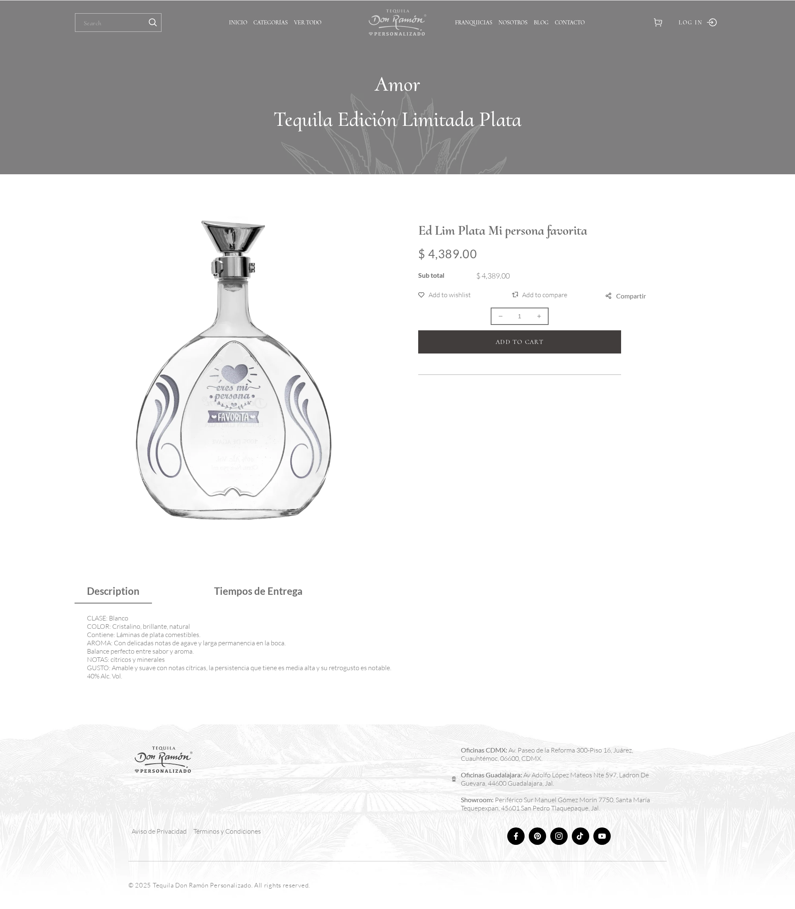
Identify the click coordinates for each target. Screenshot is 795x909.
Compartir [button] (631, 296)
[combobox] (118, 22)
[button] (657, 22)
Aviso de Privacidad (159, 831)
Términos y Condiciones (227, 831)
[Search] (153, 22)
